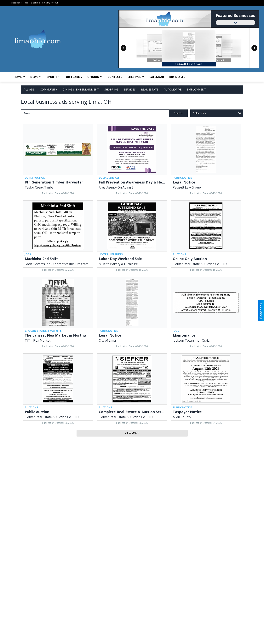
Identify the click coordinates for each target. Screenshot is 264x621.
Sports (52, 77)
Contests (115, 77)
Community (48, 89)
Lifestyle (134, 77)
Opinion (93, 77)
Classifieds (16, 2)
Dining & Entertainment (80, 89)
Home (18, 77)
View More (132, 433)
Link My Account (50, 2)
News (34, 77)
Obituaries (74, 77)
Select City (199, 113)
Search (178, 113)
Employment (196, 89)
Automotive (172, 89)
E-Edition (35, 2)
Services (130, 89)
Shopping (111, 89)
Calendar (156, 77)
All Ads (29, 89)
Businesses (177, 77)
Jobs (26, 2)
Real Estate (149, 89)
